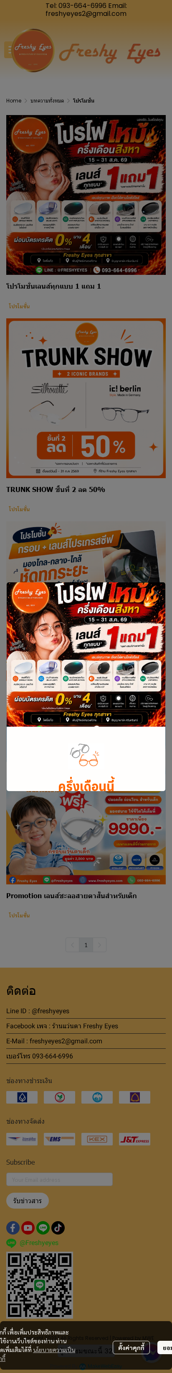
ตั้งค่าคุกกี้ (131, 1347)
